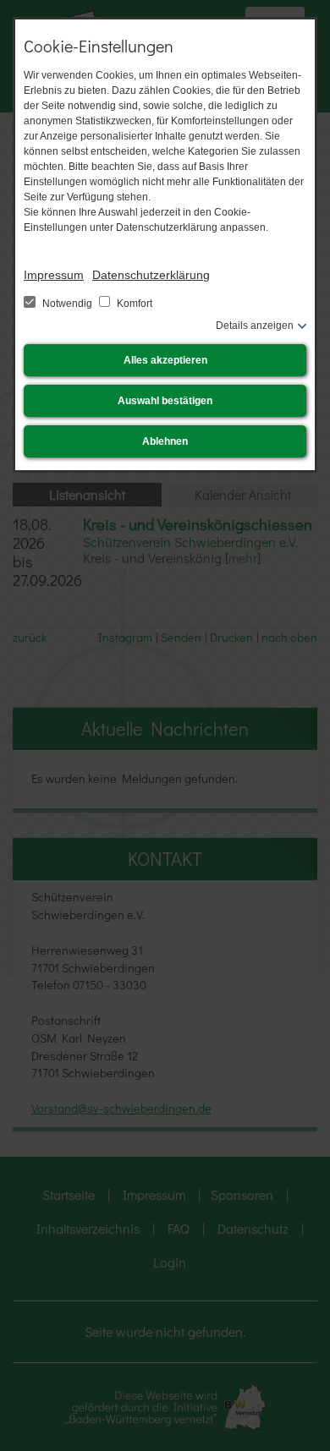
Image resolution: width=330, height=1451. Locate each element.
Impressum (54, 275)
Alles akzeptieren (165, 360)
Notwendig (67, 303)
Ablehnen (165, 441)
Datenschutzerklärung (151, 275)
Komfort (133, 303)
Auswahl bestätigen (165, 401)
